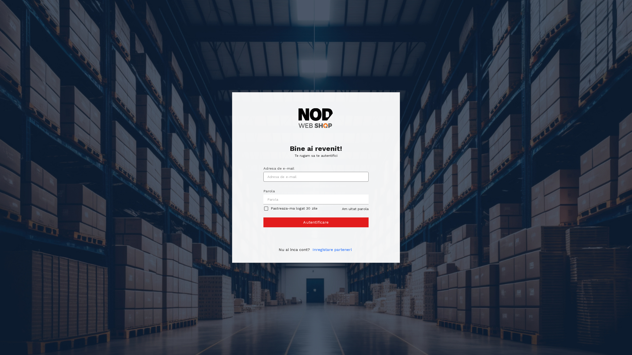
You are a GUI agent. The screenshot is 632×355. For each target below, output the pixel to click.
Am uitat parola (355, 209)
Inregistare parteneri (332, 249)
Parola (269, 191)
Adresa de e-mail (278, 168)
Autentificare (316, 222)
